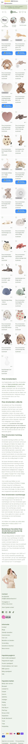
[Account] (19, 12)
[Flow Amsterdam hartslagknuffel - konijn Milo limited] (7, 315)
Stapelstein (5, 715)
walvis (6, 473)
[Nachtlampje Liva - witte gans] (7, 361)
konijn (11, 473)
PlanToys (4, 710)
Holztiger (4, 699)
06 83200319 (5, 596)
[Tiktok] (13, 612)
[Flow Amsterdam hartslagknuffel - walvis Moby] (20, 222)
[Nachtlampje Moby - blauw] (7, 291)
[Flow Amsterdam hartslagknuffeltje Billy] (7, 246)
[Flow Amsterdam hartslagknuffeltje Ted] (7, 140)
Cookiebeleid (5, 743)
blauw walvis (14, 523)
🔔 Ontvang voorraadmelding (7, 53)
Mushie (4, 705)
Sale (3, 674)
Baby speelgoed (6, 671)
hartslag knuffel (6, 446)
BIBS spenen (5, 668)
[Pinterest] (10, 612)
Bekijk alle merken (7, 683)
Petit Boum (5, 707)
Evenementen (6, 635)
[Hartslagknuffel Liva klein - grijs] (7, 269)
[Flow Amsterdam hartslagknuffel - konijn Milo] (7, 64)
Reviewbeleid (13, 743)
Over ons (4, 637)
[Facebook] (3, 612)
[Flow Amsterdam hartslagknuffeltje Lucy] (20, 315)
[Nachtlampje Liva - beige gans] (20, 269)
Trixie (3, 723)
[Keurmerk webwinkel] (14, 617)
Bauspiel (4, 686)
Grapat (4, 691)
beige (20, 469)
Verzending (5, 643)
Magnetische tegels (7, 660)
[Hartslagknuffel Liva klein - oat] (20, 140)
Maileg (4, 702)
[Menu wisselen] (2, 12)
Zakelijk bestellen (7, 632)
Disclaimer (20, 743)
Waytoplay (5, 726)
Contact (4, 627)
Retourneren (5, 648)
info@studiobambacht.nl (9, 598)
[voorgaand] (3, 7)
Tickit (3, 721)
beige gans (5, 523)
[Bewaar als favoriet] (2, 30)
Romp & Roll (5, 713)
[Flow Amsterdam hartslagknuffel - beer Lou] (20, 87)
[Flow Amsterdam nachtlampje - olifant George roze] (20, 246)
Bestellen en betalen (8, 640)
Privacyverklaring (20, 741)
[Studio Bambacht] (14, 12)
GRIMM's (4, 697)
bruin (3, 471)
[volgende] (25, 7)
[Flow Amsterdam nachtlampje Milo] (20, 339)
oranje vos (14, 521)
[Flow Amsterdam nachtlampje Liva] (7, 222)
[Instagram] (6, 612)
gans (22, 471)
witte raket (21, 521)
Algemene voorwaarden (8, 741)
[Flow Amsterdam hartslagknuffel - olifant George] (20, 64)
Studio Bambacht (7, 718)
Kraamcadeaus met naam (9, 666)
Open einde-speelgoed (8, 658)
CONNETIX (5, 689)
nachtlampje (10, 498)
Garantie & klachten (8, 646)
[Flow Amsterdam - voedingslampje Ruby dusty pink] (7, 116)
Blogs (3, 629)
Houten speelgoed (7, 663)
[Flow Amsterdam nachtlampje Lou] (7, 339)
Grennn (4, 694)
